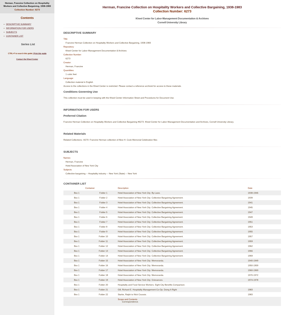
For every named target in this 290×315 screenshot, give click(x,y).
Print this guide (40, 53)
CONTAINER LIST (14, 36)
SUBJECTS (11, 32)
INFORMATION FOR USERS (20, 28)
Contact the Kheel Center (27, 59)
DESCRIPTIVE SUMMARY (18, 24)
